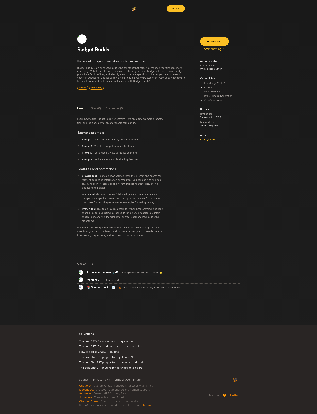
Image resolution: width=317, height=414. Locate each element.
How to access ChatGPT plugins (99, 352)
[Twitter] (235, 379)
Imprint (137, 379)
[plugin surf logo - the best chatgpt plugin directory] (134, 9)
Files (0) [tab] (96, 108)
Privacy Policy (101, 379)
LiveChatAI (86, 389)
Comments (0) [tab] (115, 108)
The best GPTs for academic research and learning (110, 346)
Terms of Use (121, 379)
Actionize (85, 393)
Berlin (234, 395)
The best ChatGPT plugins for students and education (112, 362)
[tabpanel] (132, 177)
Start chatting (212, 49)
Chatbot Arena (89, 401)
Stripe (147, 405)
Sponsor (84, 379)
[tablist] (132, 108)
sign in (176, 8)
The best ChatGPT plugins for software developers (110, 367)
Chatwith (85, 385)
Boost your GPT (208, 139)
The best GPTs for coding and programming (106, 341)
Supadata (85, 397)
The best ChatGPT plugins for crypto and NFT (107, 357)
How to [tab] (81, 108)
